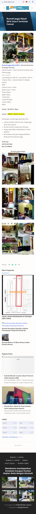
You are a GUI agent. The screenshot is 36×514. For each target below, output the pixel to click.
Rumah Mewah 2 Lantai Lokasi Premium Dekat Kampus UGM (18, 377)
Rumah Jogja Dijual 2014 (10, 65)
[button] (23, 2)
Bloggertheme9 (23, 507)
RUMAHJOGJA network (23, 505)
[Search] (32, 8)
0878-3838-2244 (9, 2)
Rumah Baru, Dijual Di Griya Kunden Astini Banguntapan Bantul (17, 407)
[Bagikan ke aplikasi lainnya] (19, 265)
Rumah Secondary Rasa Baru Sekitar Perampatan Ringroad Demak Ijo (15, 329)
